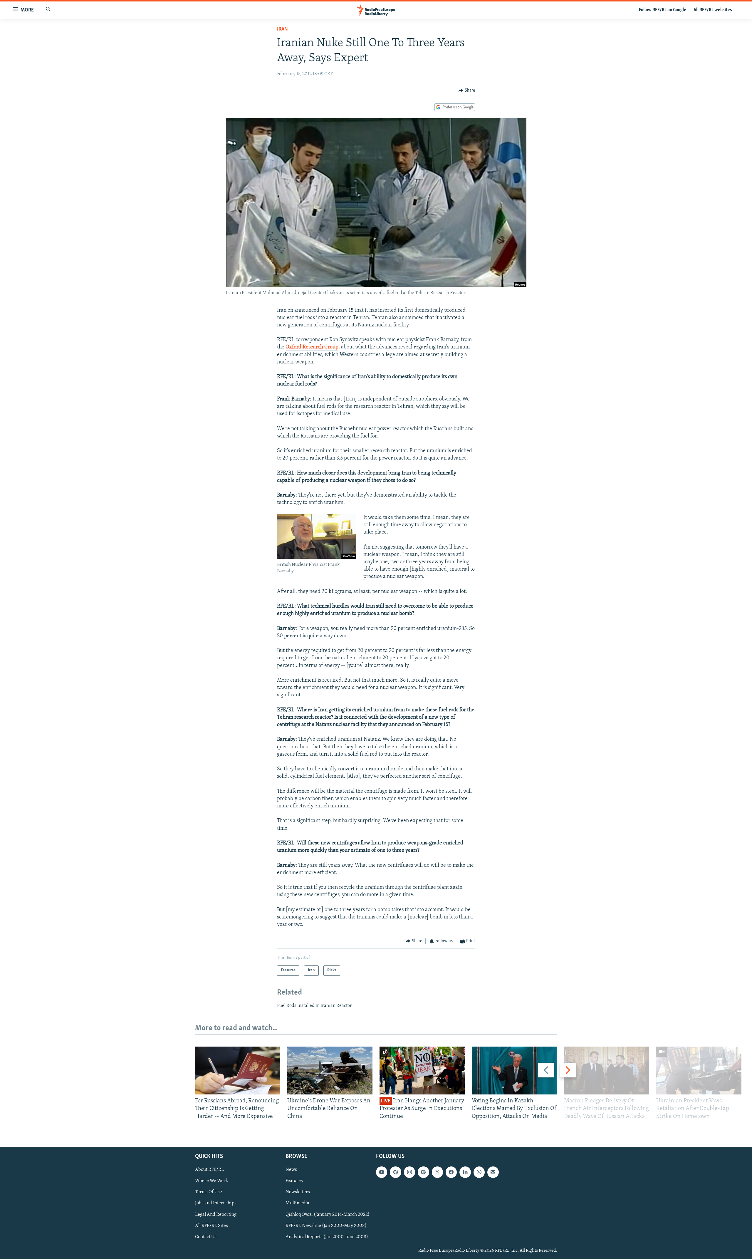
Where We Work (211, 1180)
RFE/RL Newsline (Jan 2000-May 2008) (326, 1225)
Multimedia (297, 1203)
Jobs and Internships (215, 1203)
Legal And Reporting (215, 1214)
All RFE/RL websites (713, 10)
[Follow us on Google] (423, 1172)
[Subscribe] (492, 1172)
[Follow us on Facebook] (451, 1172)
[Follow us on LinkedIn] (465, 1172)
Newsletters (298, 1192)
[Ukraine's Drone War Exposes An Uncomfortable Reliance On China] (329, 1070)
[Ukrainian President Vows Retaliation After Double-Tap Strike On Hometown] (698, 1070)
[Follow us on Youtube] (381, 1172)
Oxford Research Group (312, 347)
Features (294, 1180)
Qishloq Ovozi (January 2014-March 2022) (328, 1214)
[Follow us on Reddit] (395, 1172)
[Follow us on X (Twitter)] (437, 1172)
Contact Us (205, 1237)
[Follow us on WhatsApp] (479, 1172)
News (291, 1169)
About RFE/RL (209, 1169)
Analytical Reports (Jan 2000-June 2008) (327, 1237)
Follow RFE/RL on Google (662, 10)
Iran (282, 29)
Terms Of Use (208, 1192)
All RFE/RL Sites (211, 1225)
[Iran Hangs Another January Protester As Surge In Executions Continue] (422, 1070)
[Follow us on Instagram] (409, 1172)
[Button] (467, 90)
